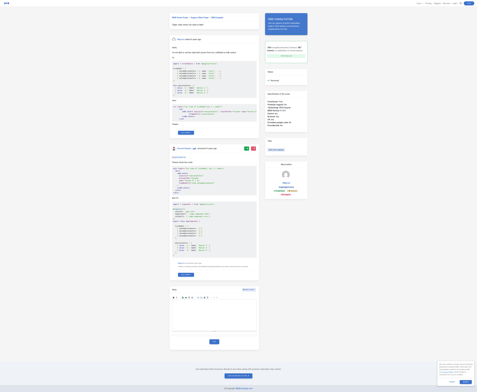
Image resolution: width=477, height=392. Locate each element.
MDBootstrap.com (244, 388)
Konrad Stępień (184, 148)
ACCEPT (466, 382)
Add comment (186, 132)
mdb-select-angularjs (276, 150)
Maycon (181, 39)
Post (214, 341)
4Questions (279, 191)
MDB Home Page (180, 17)
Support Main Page (200, 17)
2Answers (292, 191)
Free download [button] (286, 56)
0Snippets (286, 195)
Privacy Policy (447, 372)
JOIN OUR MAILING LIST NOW (237, 376)
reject (452, 382)
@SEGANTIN (179, 157)
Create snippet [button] (249, 290)
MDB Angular (217, 17)
